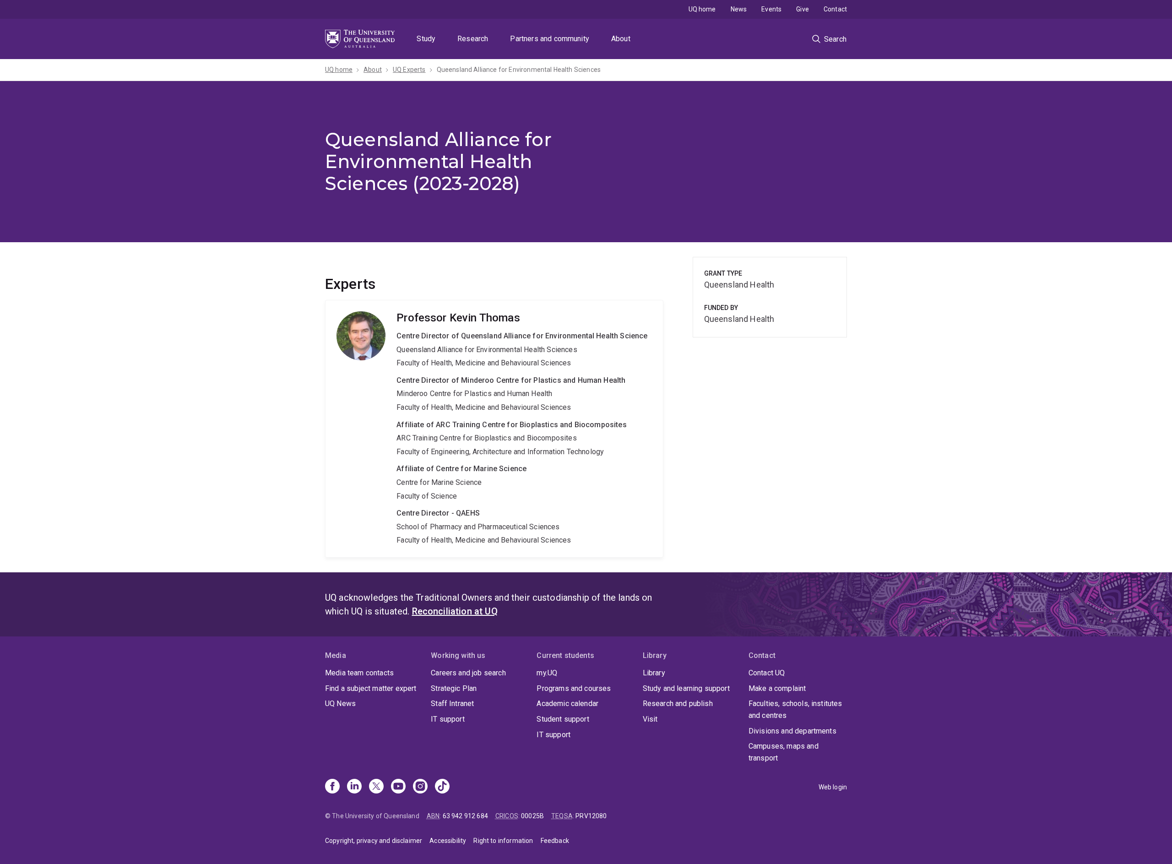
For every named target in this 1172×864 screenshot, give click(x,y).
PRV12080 (591, 816)
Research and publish (678, 703)
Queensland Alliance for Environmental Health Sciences (519, 69)
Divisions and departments (792, 731)
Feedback (555, 840)
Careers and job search (468, 672)
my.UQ (547, 672)
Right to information (503, 840)
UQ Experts (409, 69)
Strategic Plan (454, 688)
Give (802, 9)
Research (472, 38)
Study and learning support (686, 688)
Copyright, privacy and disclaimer (373, 840)
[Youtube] (398, 787)
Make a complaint (777, 688)
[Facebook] (332, 787)
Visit (650, 719)
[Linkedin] (354, 787)
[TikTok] (442, 787)
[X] (376, 787)
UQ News (340, 703)
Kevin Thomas (494, 428)
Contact (835, 9)
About (620, 38)
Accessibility (447, 840)
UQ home (702, 9)
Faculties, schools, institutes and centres (795, 709)
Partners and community (549, 38)
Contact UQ (767, 672)
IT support (448, 719)
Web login (833, 787)
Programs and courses (574, 688)
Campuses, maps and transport (784, 752)
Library (654, 672)
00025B (532, 816)
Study (426, 38)
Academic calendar (567, 703)
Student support (563, 719)
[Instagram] (420, 787)
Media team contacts (359, 672)
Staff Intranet (452, 703)
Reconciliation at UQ (455, 611)
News (739, 9)
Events (771, 9)
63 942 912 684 (465, 816)
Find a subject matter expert (370, 688)
